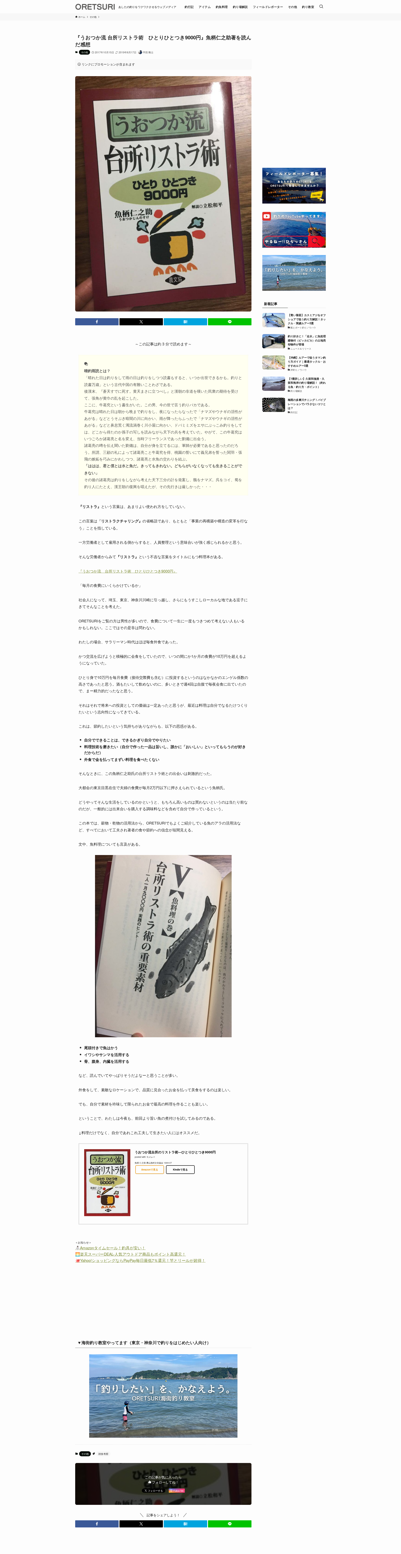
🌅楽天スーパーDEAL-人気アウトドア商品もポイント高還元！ (130, 1254)
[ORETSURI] (95, 6)
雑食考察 (103, 1453)
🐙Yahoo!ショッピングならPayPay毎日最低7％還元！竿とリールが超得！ (140, 1260)
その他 (84, 52)
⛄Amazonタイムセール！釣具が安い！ (110, 1247)
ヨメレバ (150, 1156)
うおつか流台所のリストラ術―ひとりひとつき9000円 (175, 1152)
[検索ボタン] (321, 6)
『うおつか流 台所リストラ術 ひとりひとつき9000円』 (128, 571)
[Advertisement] (128, 1299)
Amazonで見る (149, 1169)
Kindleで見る (180, 1169)
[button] (97, 321)
